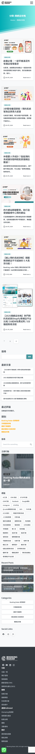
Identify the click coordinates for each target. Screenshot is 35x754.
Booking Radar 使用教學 (10, 421)
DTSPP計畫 (23, 497)
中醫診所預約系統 (18, 513)
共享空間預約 (7, 525)
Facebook (15, 501)
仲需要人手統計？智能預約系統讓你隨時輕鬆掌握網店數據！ (16, 159)
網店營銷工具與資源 (8, 429)
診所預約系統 (21, 549)
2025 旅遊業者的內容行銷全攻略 (13, 378)
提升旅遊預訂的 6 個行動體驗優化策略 (15, 399)
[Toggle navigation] (32, 2)
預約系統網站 (26, 553)
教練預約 (5, 533)
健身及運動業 (7, 521)
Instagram (6, 505)
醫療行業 (5, 553)
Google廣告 (25, 501)
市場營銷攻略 (6, 423)
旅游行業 (14, 533)
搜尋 (3, 351)
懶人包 (14, 529)
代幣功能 (17, 517)
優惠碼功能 (18, 521)
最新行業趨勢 (6, 426)
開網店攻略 (21, 20)
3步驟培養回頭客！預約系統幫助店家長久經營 (17, 110)
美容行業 (23, 545)
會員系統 (5, 537)
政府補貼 (22, 529)
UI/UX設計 (6, 513)
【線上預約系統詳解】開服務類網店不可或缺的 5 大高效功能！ (16, 260)
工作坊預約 (27, 525)
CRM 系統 (13, 497)
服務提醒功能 (16, 537)
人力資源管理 (7, 517)
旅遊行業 (23, 533)
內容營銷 (27, 521)
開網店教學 (15, 553)
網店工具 (5, 545)
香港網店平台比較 (8, 556)
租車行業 (26, 541)
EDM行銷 (6, 501)
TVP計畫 (28, 509)
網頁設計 (14, 545)
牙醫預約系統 (7, 541)
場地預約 (17, 525)
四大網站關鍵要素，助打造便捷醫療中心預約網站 (16, 211)
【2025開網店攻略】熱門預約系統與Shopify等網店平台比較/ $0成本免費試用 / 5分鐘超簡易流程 (17, 320)
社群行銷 (17, 541)
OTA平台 (16, 505)
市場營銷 (5, 529)
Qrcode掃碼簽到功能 (9, 509)
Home (12, 20)
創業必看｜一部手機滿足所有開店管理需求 (16, 62)
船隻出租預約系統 (8, 549)
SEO (20, 509)
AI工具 (5, 497)
